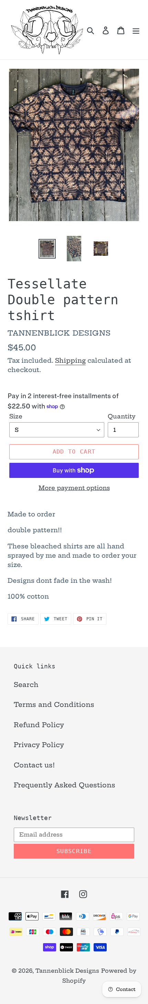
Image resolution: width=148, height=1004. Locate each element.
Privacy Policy (39, 745)
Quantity (122, 416)
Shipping (70, 360)
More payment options (74, 487)
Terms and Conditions (54, 704)
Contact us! (34, 765)
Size (15, 416)
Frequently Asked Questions (64, 785)
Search (26, 684)
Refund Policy (39, 725)
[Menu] (136, 29)
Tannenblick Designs (67, 970)
